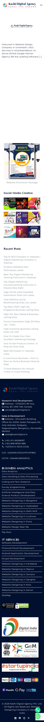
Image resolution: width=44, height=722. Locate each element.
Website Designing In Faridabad (19, 564)
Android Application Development (20, 553)
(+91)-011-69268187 (14, 440)
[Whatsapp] (37, 716)
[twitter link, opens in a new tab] (29, 718)
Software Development (14, 543)
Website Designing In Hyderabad (20, 506)
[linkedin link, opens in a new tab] (15, 718)
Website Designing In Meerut (18, 569)
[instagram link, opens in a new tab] (24, 718)
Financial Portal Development (18, 548)
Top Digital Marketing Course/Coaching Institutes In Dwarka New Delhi (20, 285)
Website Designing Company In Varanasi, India (22, 710)
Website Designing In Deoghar (19, 579)
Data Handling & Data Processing (20, 476)
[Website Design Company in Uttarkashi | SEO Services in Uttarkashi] (22, 26)
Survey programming (13, 487)
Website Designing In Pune (17, 521)
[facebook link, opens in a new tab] (20, 718)
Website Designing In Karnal (17, 590)
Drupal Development (13, 558)
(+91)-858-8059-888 (15, 443)
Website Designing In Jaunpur (18, 574)
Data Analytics (9, 471)
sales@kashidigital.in (16, 434)
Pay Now (6, 532)
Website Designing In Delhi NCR (19, 511)
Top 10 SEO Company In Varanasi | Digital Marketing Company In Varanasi (22, 260)
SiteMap (6, 595)
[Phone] (37, 710)
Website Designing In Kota (16, 585)
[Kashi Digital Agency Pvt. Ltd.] (19, 5)
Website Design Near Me (15, 527)
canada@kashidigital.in (17, 410)
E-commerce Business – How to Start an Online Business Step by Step (22, 361)
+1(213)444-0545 (13, 447)
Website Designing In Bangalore (19, 500)
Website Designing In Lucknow (19, 516)
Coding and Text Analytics (16, 482)
